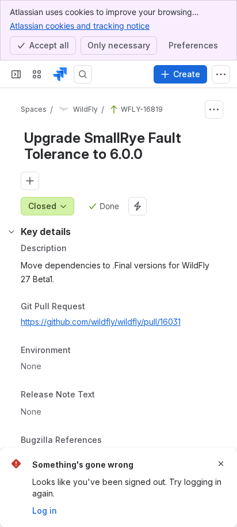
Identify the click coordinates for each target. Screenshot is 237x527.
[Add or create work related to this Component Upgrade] (30, 181)
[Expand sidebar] (16, 74)
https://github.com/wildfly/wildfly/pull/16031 (101, 322)
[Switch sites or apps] (37, 74)
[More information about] (101, 395)
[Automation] (137, 206)
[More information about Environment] (82, 351)
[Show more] (221, 74)
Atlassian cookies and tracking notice (80, 26)
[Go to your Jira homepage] (60, 74)
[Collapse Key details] (11, 231)
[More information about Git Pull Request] (96, 307)
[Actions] (214, 109)
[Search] (83, 74)
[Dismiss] (221, 464)
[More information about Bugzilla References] (113, 440)
